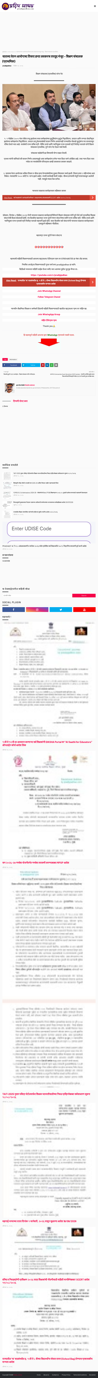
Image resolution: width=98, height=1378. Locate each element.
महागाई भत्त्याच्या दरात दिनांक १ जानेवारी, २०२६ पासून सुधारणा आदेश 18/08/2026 (39, 1221)
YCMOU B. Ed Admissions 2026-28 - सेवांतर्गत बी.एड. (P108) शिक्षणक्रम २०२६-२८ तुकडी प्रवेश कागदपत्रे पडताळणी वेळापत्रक (50, 493)
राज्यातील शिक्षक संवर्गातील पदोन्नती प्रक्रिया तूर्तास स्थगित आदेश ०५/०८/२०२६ (35, 512)
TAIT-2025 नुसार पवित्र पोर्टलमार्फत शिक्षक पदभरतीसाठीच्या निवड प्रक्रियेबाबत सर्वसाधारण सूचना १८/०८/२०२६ (44, 473)
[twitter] (61, 609)
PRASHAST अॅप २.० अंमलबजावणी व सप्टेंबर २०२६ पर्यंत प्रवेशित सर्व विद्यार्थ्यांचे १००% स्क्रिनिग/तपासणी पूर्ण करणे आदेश (44, 546)
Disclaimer (92, 1375)
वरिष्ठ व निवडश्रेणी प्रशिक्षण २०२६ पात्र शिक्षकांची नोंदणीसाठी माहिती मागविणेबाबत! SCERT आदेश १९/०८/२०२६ (46, 1281)
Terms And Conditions (80, 1375)
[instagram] (37, 609)
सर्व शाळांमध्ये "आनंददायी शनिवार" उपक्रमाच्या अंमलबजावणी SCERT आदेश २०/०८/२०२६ (42, 198)
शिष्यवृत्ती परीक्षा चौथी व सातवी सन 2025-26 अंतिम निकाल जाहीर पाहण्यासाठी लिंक (35, 483)
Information (11, 51)
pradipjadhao (7, 66)
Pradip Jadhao (17, 1375)
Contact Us (55, 1375)
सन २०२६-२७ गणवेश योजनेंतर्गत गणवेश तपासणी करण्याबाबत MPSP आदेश (35, 862)
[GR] (49, 532)
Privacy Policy (66, 1375)
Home (39, 1375)
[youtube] (84, 609)
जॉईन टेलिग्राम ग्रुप (49, 320)
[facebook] (13, 609)
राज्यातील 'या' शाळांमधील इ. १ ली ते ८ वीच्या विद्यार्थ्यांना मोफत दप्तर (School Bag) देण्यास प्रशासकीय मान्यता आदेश (47, 1360)
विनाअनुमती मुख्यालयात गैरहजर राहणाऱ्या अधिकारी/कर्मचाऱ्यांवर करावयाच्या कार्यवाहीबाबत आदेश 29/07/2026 (43, 502)
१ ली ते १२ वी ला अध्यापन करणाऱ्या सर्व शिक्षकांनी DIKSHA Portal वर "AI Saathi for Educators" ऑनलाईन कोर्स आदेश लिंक (47, 743)
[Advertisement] (49, 30)
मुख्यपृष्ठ (4, 51)
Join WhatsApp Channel (49, 291)
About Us (46, 1375)
